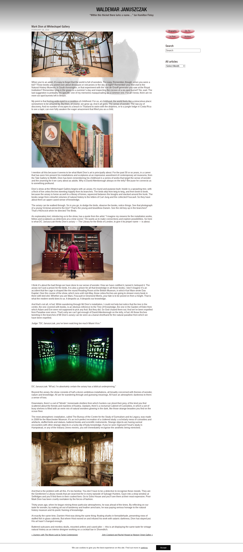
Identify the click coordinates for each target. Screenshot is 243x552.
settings (144, 548)
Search (170, 45)
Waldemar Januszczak (121, 9)
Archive (187, 36)
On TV (187, 31)
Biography (172, 31)
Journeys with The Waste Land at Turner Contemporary (55, 535)
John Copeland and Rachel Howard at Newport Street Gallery (127, 535)
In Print (173, 36)
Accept (163, 548)
